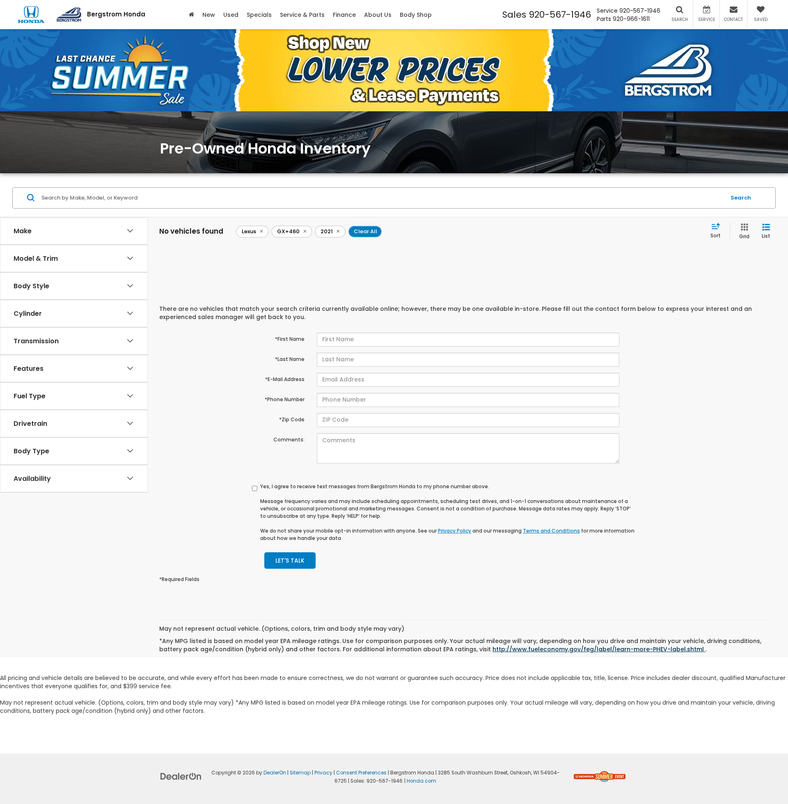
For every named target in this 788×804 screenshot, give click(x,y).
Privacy (323, 773)
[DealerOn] (181, 776)
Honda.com (421, 781)
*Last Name (290, 359)
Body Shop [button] (416, 15)
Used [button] (230, 15)
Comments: (289, 439)
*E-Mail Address (285, 379)
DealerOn (274, 773)
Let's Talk (290, 560)
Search (741, 197)
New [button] (208, 15)
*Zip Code (292, 419)
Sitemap (300, 773)
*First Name (290, 338)
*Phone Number (285, 399)
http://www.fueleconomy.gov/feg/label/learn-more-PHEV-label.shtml (599, 649)
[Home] (191, 14)
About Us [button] (378, 15)
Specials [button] (259, 15)
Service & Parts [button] (302, 15)
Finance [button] (344, 15)
